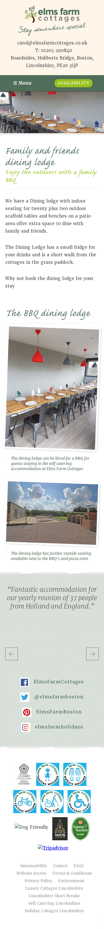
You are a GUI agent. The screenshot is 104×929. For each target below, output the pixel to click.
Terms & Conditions (72, 873)
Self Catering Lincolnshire (54, 903)
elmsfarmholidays (54, 726)
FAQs (78, 866)
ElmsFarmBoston (54, 711)
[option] (52, 112)
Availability (73, 83)
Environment (71, 881)
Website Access (31, 873)
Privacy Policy (38, 881)
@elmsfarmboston (54, 696)
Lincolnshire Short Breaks (54, 896)
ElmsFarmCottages (54, 681)
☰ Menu (22, 83)
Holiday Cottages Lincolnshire (54, 911)
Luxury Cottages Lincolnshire (54, 888)
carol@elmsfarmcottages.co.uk (52, 43)
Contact (60, 866)
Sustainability (33, 866)
